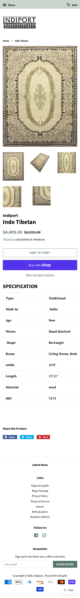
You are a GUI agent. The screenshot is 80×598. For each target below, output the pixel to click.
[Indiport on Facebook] (36, 536)
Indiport (39, 575)
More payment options (40, 275)
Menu (11, 5)
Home (6, 41)
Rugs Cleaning (40, 490)
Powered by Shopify (56, 575)
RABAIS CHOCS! (40, 517)
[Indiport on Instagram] (44, 536)
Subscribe (65, 564)
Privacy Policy (40, 496)
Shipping (9, 239)
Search (40, 506)
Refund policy (40, 511)
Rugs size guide (40, 485)
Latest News (40, 465)
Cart (74, 5)
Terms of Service (40, 501)
